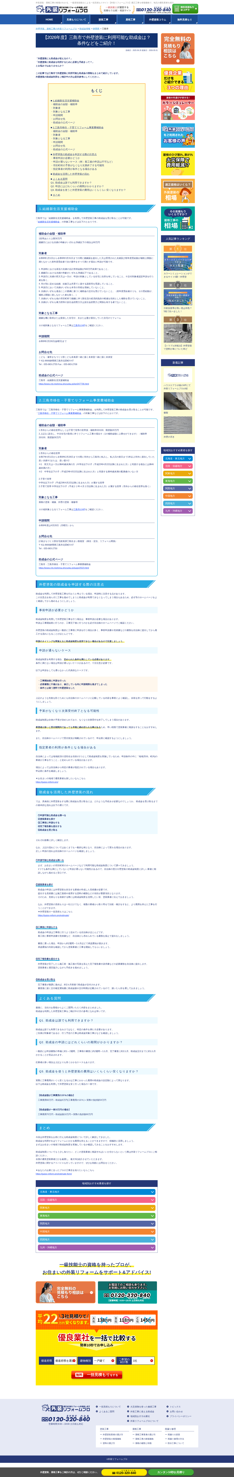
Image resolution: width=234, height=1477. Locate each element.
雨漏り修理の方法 (176, 1439)
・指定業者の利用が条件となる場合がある (74, 169)
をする (97, 1375)
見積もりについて (76, 19)
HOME (49, 19)
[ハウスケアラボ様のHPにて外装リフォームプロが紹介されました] (178, 381)
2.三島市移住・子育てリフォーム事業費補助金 (78, 127)
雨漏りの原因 (174, 1434)
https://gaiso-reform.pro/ (47, 782)
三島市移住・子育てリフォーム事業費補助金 (59, 413)
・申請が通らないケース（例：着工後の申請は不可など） (82, 161)
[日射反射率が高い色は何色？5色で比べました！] (178, 303)
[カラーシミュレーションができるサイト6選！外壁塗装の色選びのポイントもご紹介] (178, 269)
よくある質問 (60, 179)
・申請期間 (57, 115)
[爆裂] (178, 408)
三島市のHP (79, 325)
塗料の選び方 (109, 1443)
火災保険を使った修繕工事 (143, 1407)
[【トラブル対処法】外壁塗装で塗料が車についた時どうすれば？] (178, 341)
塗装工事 (103, 19)
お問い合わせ (176, 1411)
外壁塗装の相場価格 (112, 1439)
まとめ (56, 195)
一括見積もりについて (110, 1407)
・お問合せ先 (58, 119)
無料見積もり (184, 19)
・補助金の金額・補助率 (64, 104)
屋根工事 (130, 19)
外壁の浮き (169, 437)
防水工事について (176, 1443)
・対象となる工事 (60, 111)
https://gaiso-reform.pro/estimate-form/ (54, 1174)
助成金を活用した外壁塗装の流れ (71, 174)
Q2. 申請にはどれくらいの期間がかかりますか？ (77, 186)
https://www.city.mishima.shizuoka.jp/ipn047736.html (64, 384)
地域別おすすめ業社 (140, 1416)
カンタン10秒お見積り (171, 1472)
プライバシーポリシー (180, 1416)
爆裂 (166, 413)
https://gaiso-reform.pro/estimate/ (53, 915)
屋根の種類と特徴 (143, 1443)
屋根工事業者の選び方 (145, 1434)
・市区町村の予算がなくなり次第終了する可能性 (77, 165)
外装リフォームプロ (117, 1459)
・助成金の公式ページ (63, 122)
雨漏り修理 (170, 1429)
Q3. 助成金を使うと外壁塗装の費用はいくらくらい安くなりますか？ (88, 190)
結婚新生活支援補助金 (49, 222)
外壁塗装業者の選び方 (113, 1434)
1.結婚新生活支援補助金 (66, 100)
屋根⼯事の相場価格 (144, 1439)
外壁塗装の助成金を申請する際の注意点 (75, 154)
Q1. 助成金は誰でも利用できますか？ (71, 182)
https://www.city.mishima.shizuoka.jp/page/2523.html (64, 568)
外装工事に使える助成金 (142, 1411)
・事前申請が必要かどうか (65, 158)
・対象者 (55, 108)
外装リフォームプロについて (144, 1421)
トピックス (175, 1407)
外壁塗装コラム (157, 19)
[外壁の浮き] (178, 432)
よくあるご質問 (106, 1411)
